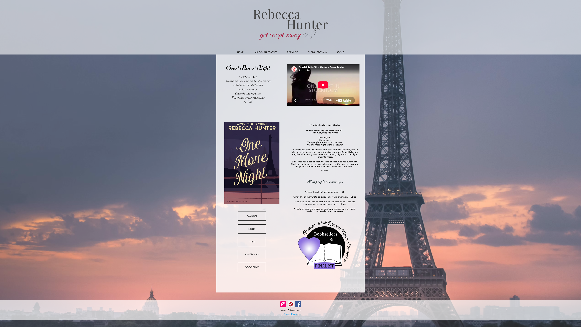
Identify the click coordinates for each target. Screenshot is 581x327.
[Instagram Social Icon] (283, 304)
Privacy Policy (290, 314)
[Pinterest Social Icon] (291, 304)
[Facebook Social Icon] (298, 304)
